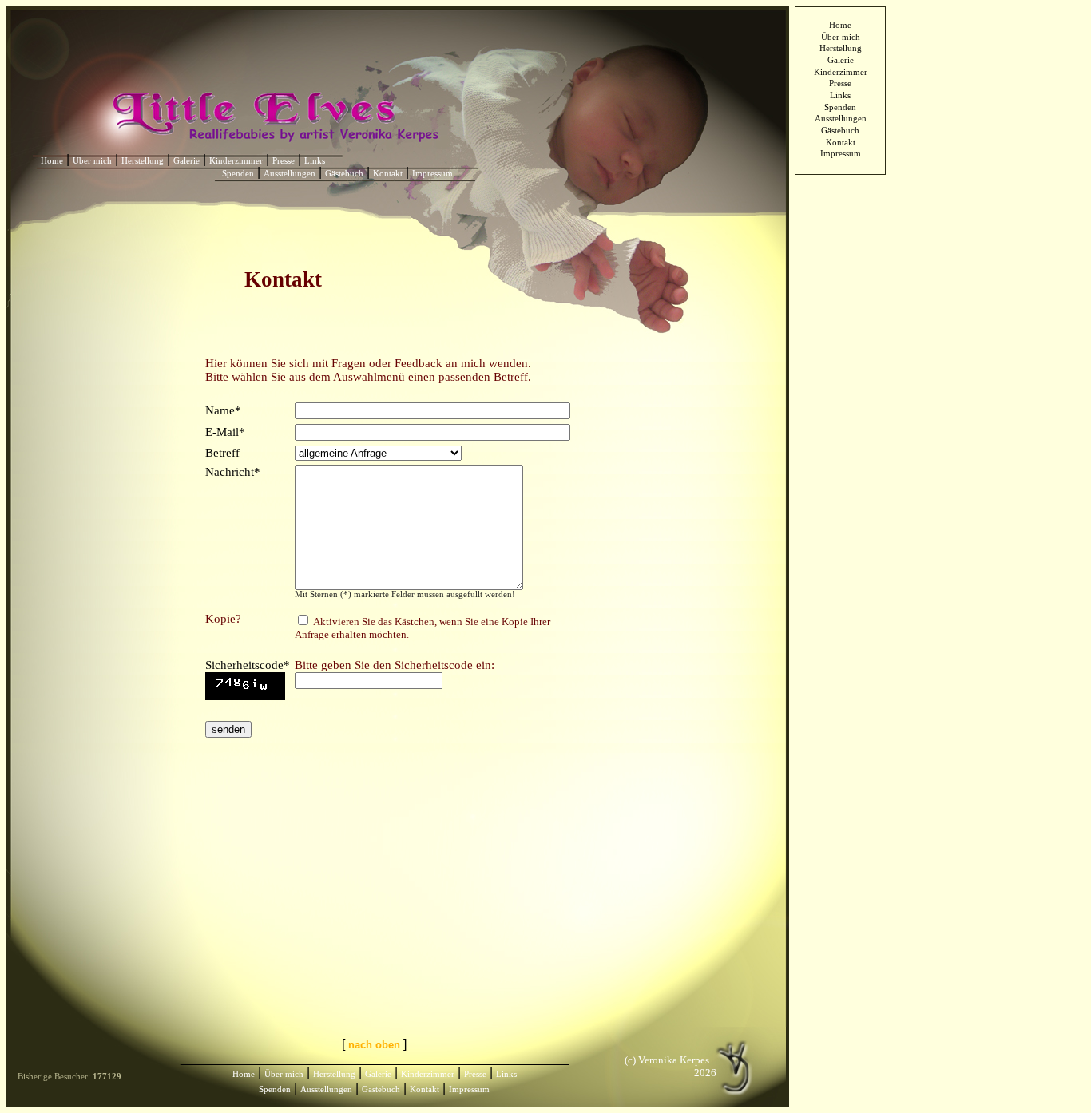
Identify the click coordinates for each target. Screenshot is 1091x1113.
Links (840, 95)
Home (840, 25)
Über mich (840, 37)
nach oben (374, 1045)
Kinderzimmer (840, 72)
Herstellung (840, 48)
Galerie (840, 60)
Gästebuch (840, 130)
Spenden (840, 107)
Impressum (840, 153)
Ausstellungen (841, 118)
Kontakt (840, 142)
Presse (840, 83)
